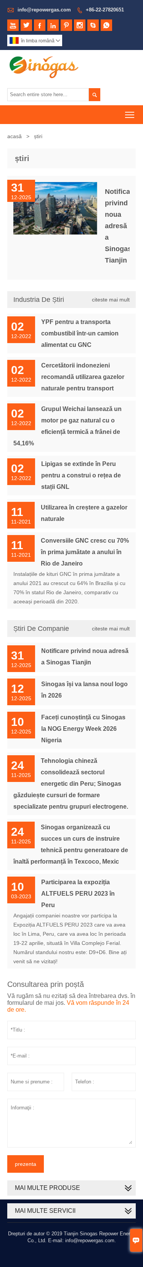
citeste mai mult (111, 300)
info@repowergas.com (44, 10)
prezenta (25, 1164)
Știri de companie (41, 628)
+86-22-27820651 (105, 10)
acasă (14, 136)
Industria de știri (38, 299)
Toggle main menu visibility (129, 114)
